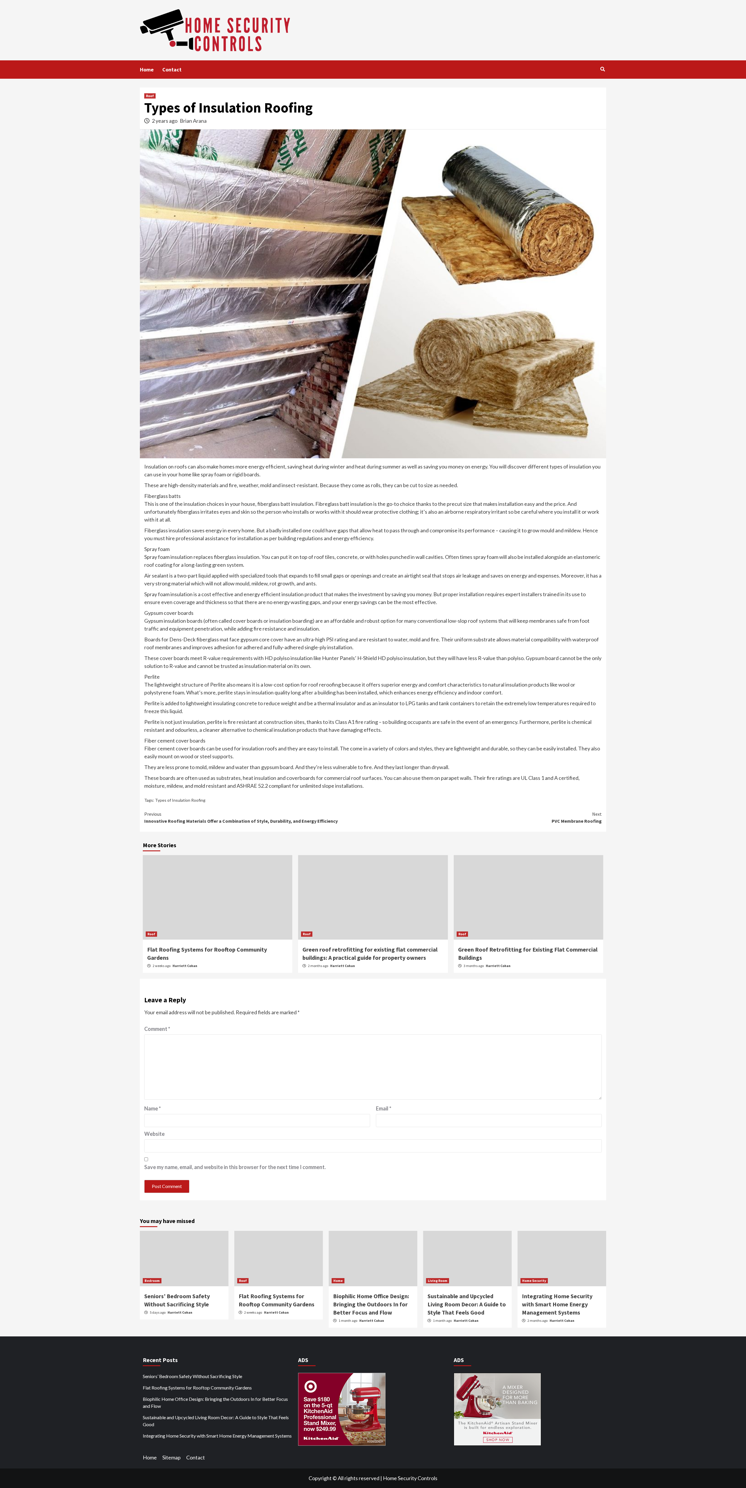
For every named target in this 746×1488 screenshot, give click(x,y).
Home (147, 69)
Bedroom (152, 1280)
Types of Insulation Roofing (180, 800)
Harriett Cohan (185, 966)
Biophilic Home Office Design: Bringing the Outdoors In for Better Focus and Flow (371, 1304)
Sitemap (171, 1457)
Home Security (534, 1280)
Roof (150, 96)
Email (383, 1108)
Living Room (437, 1280)
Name (152, 1108)
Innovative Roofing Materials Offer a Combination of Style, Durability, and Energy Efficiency (241, 817)
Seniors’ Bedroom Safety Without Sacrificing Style (192, 1376)
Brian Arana (193, 120)
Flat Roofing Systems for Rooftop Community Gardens (197, 1387)
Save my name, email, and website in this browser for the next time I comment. (235, 1167)
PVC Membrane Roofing (577, 817)
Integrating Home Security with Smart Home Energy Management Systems (557, 1304)
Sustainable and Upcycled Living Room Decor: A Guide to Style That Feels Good (466, 1304)
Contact (172, 69)
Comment (157, 1029)
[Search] (602, 69)
